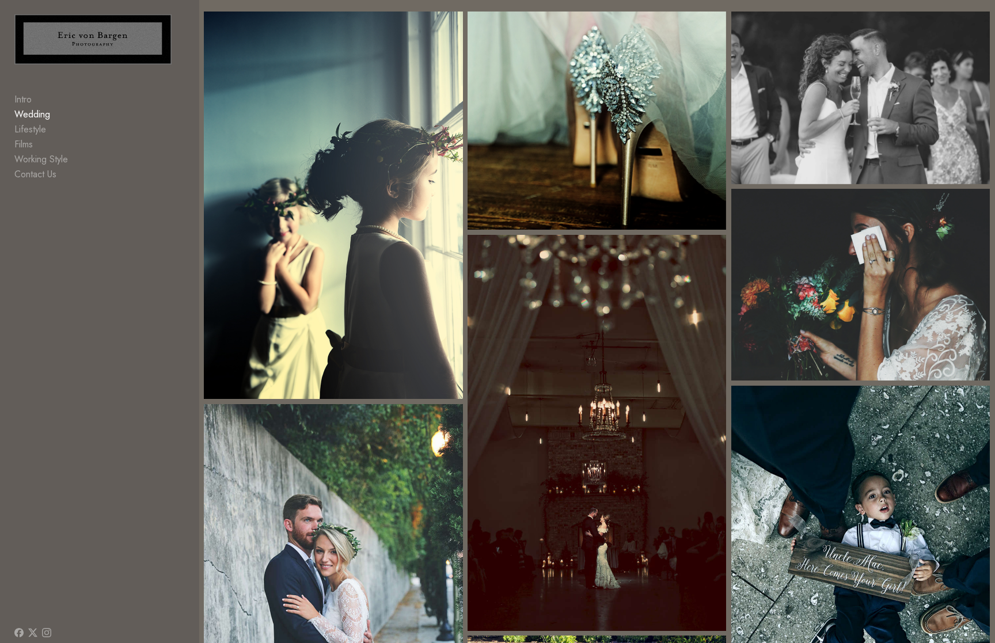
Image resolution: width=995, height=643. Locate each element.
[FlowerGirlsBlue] (333, 205)
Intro (23, 99)
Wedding (32, 114)
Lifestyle (30, 129)
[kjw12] (597, 433)
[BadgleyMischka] (597, 121)
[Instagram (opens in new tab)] (46, 632)
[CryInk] (860, 285)
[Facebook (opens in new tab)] (19, 632)
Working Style (41, 159)
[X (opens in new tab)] (32, 632)
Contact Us (35, 174)
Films (23, 144)
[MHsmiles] (860, 98)
